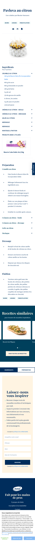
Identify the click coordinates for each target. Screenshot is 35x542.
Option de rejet (17, 538)
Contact (17, 509)
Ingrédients (8, 370)
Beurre (7, 23)
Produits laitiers (24, 23)
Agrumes (14, 23)
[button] (17, 347)
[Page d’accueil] (17, 488)
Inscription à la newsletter (17, 506)
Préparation (26, 370)
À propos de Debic (17, 502)
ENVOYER (18, 462)
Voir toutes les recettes (18, 353)
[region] (17, 526)
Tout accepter (29, 538)
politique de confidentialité (20, 431)
